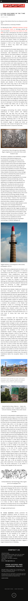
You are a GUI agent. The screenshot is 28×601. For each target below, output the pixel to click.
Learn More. (5, 578)
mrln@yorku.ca (10, 560)
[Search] (26, 1)
